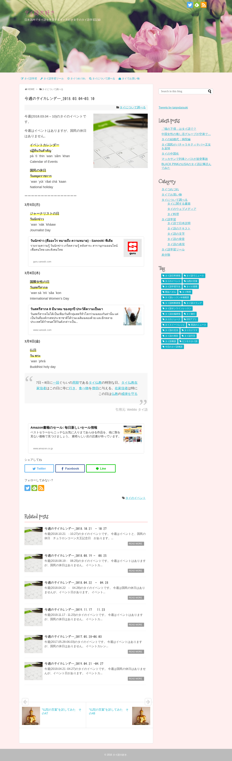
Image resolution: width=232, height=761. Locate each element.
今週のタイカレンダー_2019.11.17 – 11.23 (74, 609)
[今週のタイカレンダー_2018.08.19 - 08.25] (33, 563)
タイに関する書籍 (178, 203)
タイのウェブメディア (181, 208)
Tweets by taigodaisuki (173, 107)
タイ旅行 (191, 314)
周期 (75, 382)
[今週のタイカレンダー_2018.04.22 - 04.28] (33, 590)
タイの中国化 (170, 153)
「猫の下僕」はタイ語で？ (178, 128)
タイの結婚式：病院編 (175, 139)
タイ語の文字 (176, 233)
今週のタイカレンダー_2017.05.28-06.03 (73, 636)
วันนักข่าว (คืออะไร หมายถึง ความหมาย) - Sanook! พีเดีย (71, 240)
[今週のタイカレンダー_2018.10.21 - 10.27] (33, 536)
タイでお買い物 (171, 194)
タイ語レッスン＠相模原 (177, 297)
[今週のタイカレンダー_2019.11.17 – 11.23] (33, 617)
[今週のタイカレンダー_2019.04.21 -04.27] (33, 671)
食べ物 (84, 388)
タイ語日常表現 (172, 275)
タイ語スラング (194, 303)
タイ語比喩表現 (172, 314)
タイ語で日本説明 (178, 223)
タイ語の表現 (176, 244)
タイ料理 (173, 214)
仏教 (98, 382)
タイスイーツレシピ (175, 325)
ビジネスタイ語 (189, 341)
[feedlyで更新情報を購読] (197, 5)
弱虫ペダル (170, 292)
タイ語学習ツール (173, 249)
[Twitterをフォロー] (190, 5)
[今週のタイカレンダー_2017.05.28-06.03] (33, 644)
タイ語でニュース (195, 275)
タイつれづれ (170, 189)
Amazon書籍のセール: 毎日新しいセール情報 (63, 427)
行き (72, 388)
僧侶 (95, 388)
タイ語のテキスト (178, 228)
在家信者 (121, 388)
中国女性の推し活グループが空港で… (186, 134)
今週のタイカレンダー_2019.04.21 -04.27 (73, 663)
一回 (56, 382)
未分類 (165, 254)
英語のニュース (198, 325)
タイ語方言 (189, 336)
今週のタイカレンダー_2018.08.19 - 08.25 (75, 555)
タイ (92, 382)
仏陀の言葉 (192, 281)
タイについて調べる (133, 107)
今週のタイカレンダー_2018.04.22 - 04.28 (76, 582)
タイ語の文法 (171, 330)
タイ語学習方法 (172, 286)
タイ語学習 (168, 219)
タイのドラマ (190, 330)
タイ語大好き (39, 12)
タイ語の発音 (176, 238)
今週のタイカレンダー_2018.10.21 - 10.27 (75, 528)
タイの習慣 (192, 286)
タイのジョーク (172, 319)
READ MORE (135, 543)
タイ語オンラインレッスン (178, 308)
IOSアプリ (192, 319)
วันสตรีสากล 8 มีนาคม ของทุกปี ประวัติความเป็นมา (66, 309)
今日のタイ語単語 (174, 346)
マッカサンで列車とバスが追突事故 (184, 158)
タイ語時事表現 (172, 303)
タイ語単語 (170, 341)
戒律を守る (129, 394)
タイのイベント (135, 497)
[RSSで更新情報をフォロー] (204, 5)
